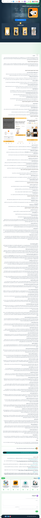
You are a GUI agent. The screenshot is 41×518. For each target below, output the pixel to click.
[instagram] (10, 516)
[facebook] (7, 516)
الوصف (37, 55)
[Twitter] (5, 516)
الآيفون (17, 15)
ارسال (36, 511)
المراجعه (34, 55)
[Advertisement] (20, 48)
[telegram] (8, 516)
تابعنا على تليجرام (20, 19)
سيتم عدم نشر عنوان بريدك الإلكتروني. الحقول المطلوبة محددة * (32, 498)
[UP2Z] (35, 1)
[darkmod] (1, 516)
